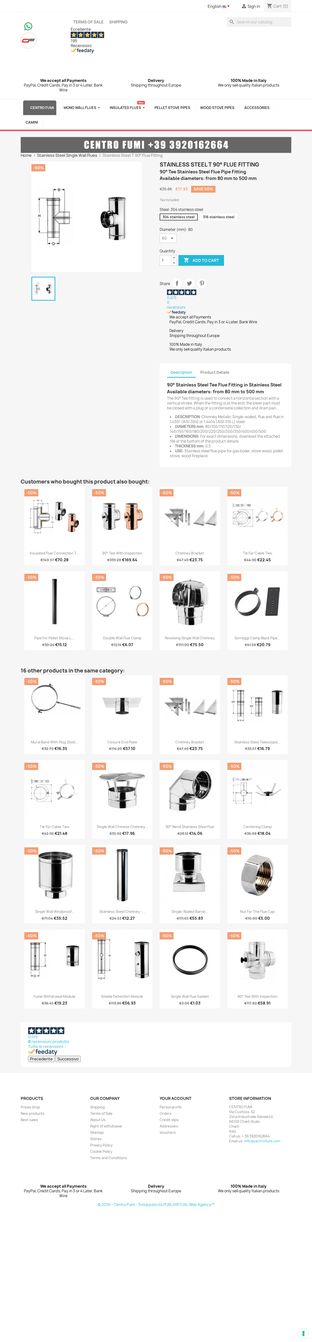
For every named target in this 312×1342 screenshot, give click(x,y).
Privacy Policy (101, 1145)
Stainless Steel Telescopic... (257, 742)
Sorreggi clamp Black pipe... (257, 638)
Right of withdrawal (106, 1126)
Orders (166, 1113)
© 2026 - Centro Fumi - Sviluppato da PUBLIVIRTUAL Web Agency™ (156, 1204)
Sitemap (97, 1132)
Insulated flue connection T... (54, 553)
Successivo (68, 1059)
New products (32, 1113)
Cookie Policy (101, 1151)
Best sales (29, 1119)
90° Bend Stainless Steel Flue (190, 826)
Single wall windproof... (54, 911)
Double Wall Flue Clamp (122, 638)
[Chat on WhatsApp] (28, 26)
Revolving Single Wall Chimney (190, 638)
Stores (96, 1138)
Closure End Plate (122, 742)
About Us (98, 1119)
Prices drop (30, 1107)
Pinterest (202, 283)
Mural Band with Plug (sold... (54, 742)
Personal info (171, 1107)
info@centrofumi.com (262, 1141)
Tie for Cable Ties (257, 553)
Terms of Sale (88, 22)
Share (177, 283)
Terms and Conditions (108, 1157)
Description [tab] (181, 372)
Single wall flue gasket (190, 996)
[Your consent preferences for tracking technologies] (303, 1333)
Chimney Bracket (190, 553)
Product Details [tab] (214, 372)
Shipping (118, 22)
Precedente (41, 1059)
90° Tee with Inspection (122, 553)
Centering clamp (257, 826)
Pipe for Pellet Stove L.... (54, 638)
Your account (175, 1098)
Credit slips (169, 1119)
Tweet (189, 283)
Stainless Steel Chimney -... (122, 911)
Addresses (169, 1126)
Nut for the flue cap (257, 911)
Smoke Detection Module (122, 996)
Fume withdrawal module (54, 996)
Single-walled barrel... (190, 911)
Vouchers (168, 1132)
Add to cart (201, 260)
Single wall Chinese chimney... (122, 826)
